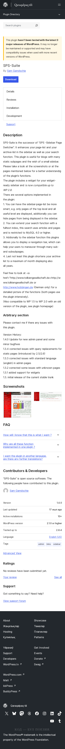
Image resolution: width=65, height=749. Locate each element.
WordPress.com (14, 674)
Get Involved (41, 647)
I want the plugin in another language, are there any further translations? (25, 457)
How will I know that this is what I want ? (27, 434)
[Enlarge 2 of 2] (57, 396)
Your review (10, 577)
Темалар (39, 626)
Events (38, 653)
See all (58, 577)
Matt (7, 680)
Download (10, 79)
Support (10, 124)
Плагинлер (40, 631)
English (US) (55, 536)
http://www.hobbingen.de (18, 287)
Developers (9, 658)
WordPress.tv (12, 664)
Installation (12, 107)
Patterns (39, 637)
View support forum (14, 600)
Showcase (40, 620)
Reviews (11, 99)
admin (41, 544)
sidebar (57, 544)
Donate (40, 658)
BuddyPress (11, 691)
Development (14, 115)
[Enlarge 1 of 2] (27, 396)
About (6, 620)
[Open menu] (60, 4)
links (49, 544)
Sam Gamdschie (16, 70)
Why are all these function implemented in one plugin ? (19, 445)
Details (10, 91)
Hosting (7, 631)
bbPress (9, 685)
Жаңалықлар (11, 626)
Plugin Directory (11, 14)
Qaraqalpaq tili (19, 705)
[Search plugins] (36, 25)
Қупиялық (9, 637)
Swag (39, 664)
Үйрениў (8, 647)
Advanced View (12, 553)
